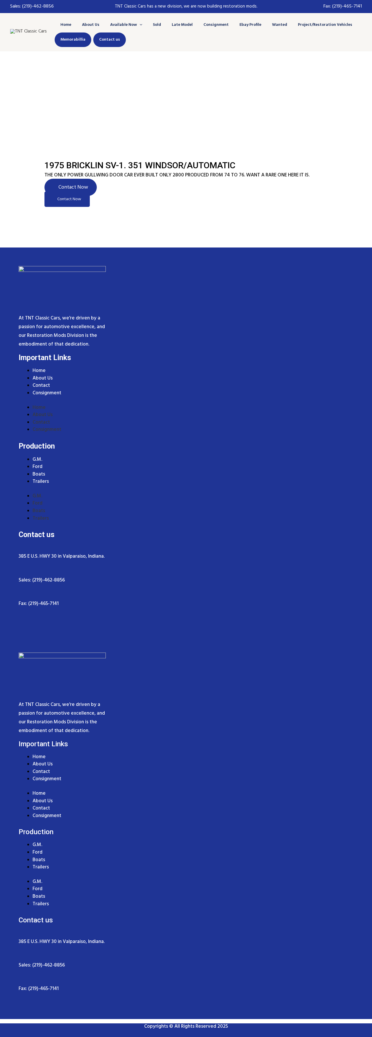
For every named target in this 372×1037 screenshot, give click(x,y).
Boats (39, 511)
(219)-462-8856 (37, 6)
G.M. (37, 496)
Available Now (123, 24)
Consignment (216, 24)
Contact (41, 422)
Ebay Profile (250, 24)
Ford (37, 503)
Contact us (109, 39)
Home (65, 24)
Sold (157, 24)
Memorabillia (72, 39)
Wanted (279, 24)
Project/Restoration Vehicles (325, 24)
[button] (139, 24)
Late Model (182, 24)
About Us (90, 24)
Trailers (41, 481)
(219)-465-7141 (347, 6)
